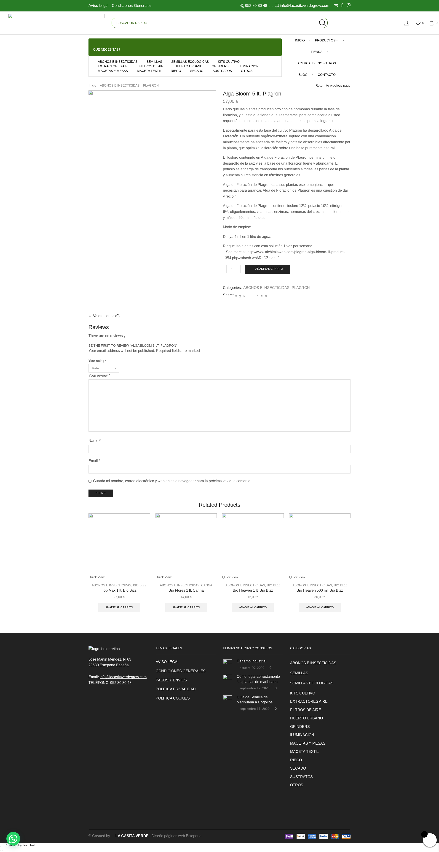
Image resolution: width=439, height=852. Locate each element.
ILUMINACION (248, 66)
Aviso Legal (98, 5)
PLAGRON (151, 85)
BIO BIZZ (140, 585)
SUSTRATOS (222, 71)
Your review (99, 375)
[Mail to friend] (252, 295)
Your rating (97, 360)
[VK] (244, 295)
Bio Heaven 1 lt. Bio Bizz (253, 590)
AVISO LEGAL (167, 662)
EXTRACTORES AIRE (114, 66)
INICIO (300, 40)
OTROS (246, 71)
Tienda (316, 52)
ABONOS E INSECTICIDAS (117, 61)
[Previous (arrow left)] (0, 850)
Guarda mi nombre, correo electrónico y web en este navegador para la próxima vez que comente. (172, 481)
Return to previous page (333, 85)
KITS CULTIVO (229, 61)
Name (94, 441)
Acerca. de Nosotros (316, 63)
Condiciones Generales (132, 5)
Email (94, 461)
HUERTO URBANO (189, 66)
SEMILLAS (154, 61)
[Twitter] (236, 295)
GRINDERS (220, 66)
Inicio (92, 85)
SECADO (196, 71)
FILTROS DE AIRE (152, 66)
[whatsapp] (262, 295)
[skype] (265, 295)
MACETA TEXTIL (149, 71)
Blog (303, 74)
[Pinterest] (248, 295)
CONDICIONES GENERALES (181, 671)
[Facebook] (342, 5)
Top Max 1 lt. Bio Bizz (119, 590)
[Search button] (322, 23)
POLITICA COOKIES (173, 698)
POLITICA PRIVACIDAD (176, 689)
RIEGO (176, 71)
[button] (13, 839)
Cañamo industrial (251, 661)
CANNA (206, 585)
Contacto (327, 74)
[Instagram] (349, 5)
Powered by (20, 845)
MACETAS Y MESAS (113, 71)
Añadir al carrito (269, 268)
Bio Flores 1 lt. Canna (186, 590)
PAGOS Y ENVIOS (171, 680)
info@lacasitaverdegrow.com (123, 677)
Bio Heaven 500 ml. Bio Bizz (320, 590)
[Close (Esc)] (0, 846)
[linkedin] (257, 295)
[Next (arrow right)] (2, 850)
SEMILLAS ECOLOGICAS (190, 61)
